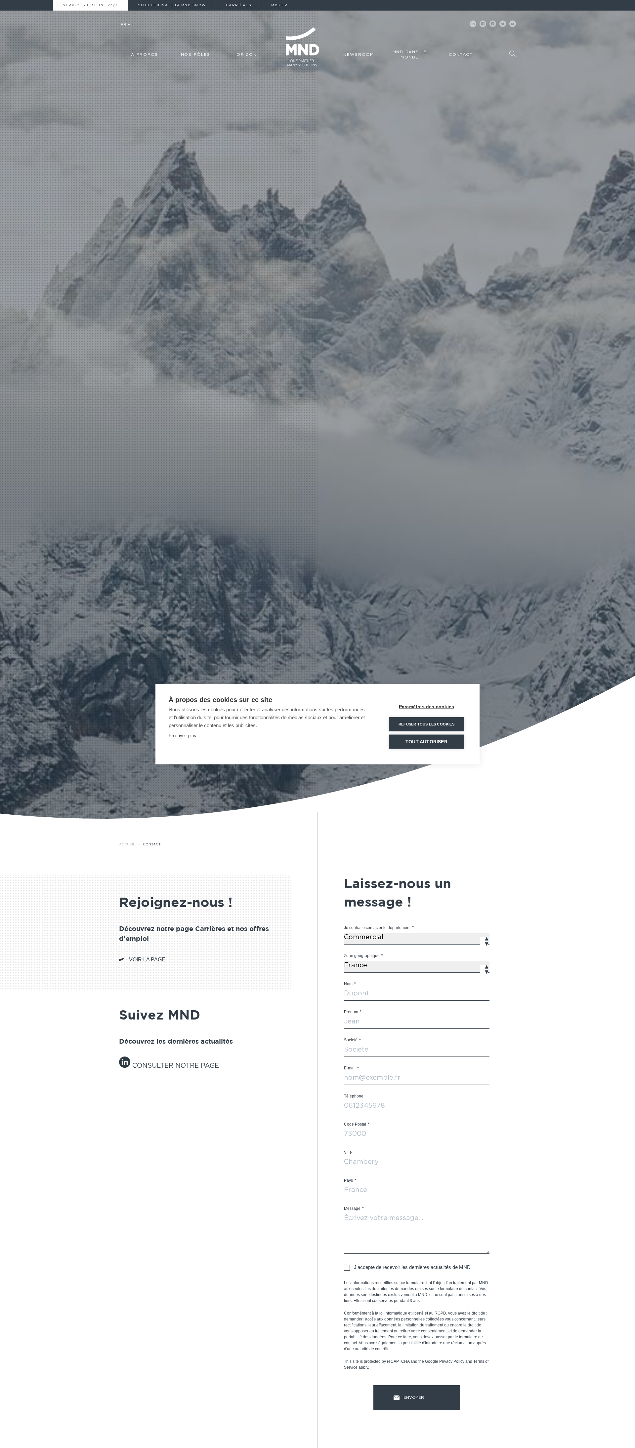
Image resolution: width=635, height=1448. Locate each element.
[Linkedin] (473, 23)
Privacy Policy (451, 1361)
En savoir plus (182, 735)
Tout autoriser (426, 741)
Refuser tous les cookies (426, 724)
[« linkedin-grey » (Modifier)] (125, 1066)
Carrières (239, 5)
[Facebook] (483, 23)
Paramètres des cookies (426, 706)
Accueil (127, 844)
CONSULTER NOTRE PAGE (175, 1065)
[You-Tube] (512, 23)
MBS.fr (279, 5)
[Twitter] (502, 23)
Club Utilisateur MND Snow (172, 5)
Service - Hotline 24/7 (90, 5)
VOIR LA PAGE (147, 959)
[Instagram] (492, 23)
